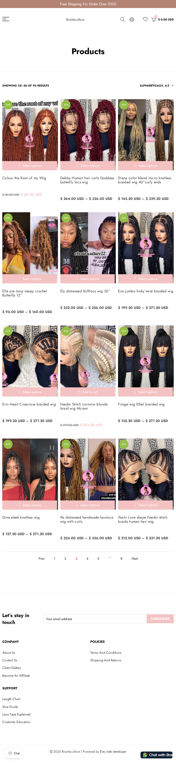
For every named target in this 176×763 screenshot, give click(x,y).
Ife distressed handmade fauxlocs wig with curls (86, 519)
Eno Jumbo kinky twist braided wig (145, 291)
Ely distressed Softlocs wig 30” (85, 291)
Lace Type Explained (16, 714)
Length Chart (11, 698)
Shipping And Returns (105, 660)
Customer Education (16, 721)
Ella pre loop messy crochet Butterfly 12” (24, 293)
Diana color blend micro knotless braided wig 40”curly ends (144, 180)
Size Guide (10, 706)
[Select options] (29, 165)
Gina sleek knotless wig (21, 517)
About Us (8, 652)
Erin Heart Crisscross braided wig (29, 404)
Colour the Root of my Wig (24, 178)
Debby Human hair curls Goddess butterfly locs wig (87, 180)
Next (135, 558)
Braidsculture (75, 19)
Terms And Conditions (105, 652)
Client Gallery (11, 667)
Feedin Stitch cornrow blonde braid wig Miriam (84, 406)
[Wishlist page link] (145, 19)
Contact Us (9, 660)
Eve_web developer (113, 751)
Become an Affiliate (16, 675)
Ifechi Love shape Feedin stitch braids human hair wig (142, 519)
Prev (41, 558)
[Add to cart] (87, 392)
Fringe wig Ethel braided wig (141, 404)
